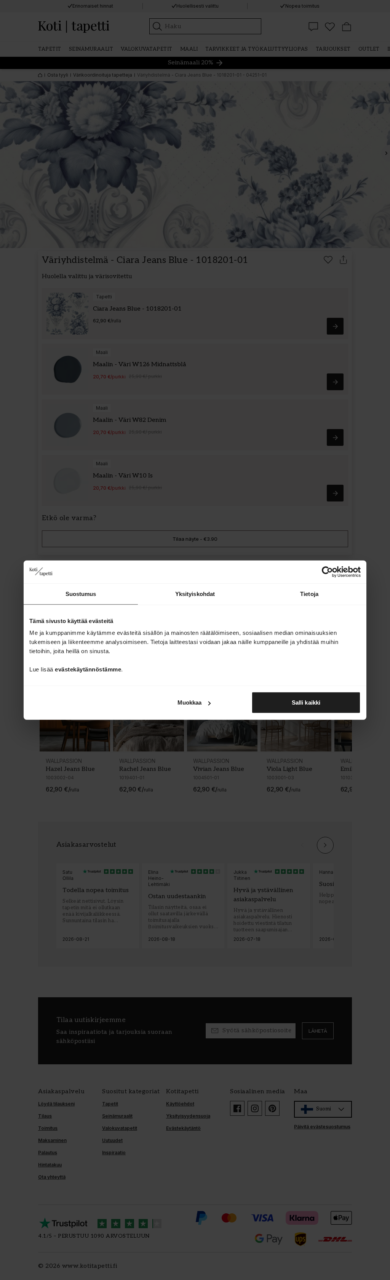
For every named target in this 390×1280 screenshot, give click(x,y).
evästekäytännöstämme (88, 669)
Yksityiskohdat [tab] (195, 593)
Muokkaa (189, 702)
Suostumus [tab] (81, 593)
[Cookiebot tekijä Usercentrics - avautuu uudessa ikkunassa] (327, 571)
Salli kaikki (306, 702)
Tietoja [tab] (309, 593)
